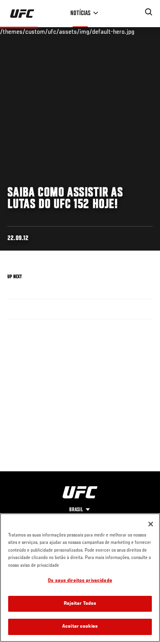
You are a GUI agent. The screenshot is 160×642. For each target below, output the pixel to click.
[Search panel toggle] (148, 12)
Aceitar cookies (80, 626)
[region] (80, 577)
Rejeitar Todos (80, 603)
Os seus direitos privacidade (80, 580)
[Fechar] (150, 524)
